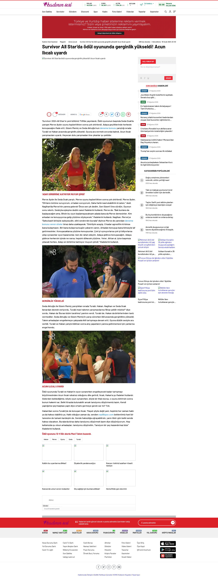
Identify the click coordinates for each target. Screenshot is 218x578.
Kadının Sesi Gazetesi (49, 42)
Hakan (46, 439)
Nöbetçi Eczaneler (70, 550)
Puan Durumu (109, 532)
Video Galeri (126, 546)
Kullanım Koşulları (124, 575)
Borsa (45, 532)
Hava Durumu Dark (49, 543)
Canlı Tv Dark (68, 543)
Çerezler (109, 575)
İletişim (90, 575)
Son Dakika (47, 11)
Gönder (45, 506)
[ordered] (56, 506)
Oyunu (62, 439)
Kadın (104, 11)
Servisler (60, 11)
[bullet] (57, 506)
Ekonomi (85, 11)
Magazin (63, 42)
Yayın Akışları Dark (70, 546)
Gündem (72, 11)
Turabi (78, 439)
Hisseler (124, 532)
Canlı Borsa (88, 543)
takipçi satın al (69, 557)
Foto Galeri (117, 11)
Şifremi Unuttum (144, 550)
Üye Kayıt (141, 546)
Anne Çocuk (73, 42)
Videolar (130, 11)
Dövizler (108, 546)
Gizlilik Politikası (99, 575)
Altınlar (108, 543)
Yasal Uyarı (136, 575)
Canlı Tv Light (47, 550)
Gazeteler (154, 11)
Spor (96, 11)
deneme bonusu (108, 128)
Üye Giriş (140, 543)
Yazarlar (142, 11)
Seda (70, 439)
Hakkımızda (82, 575)
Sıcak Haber (127, 557)
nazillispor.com (106, 414)
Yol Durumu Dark (49, 546)
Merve (54, 439)
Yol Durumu (152, 532)
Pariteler (137, 532)
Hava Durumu (92, 532)
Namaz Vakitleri (60, 532)
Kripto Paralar (169, 532)
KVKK (115, 575)
